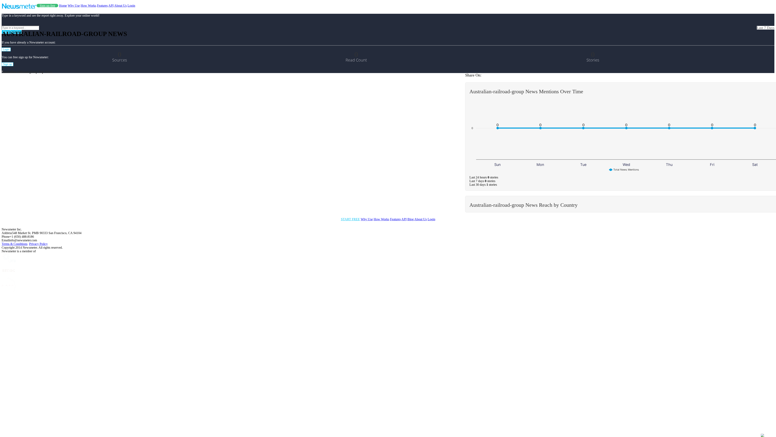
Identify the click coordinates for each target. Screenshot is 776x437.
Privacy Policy (38, 244)
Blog (410, 219)
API (111, 5)
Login (131, 5)
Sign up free (47, 5)
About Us (120, 5)
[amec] (9, 275)
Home (63, 5)
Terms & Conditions (14, 244)
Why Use (74, 5)
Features (102, 5)
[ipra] (9, 261)
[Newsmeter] (19, 8)
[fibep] (9, 293)
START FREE (350, 219)
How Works (88, 5)
